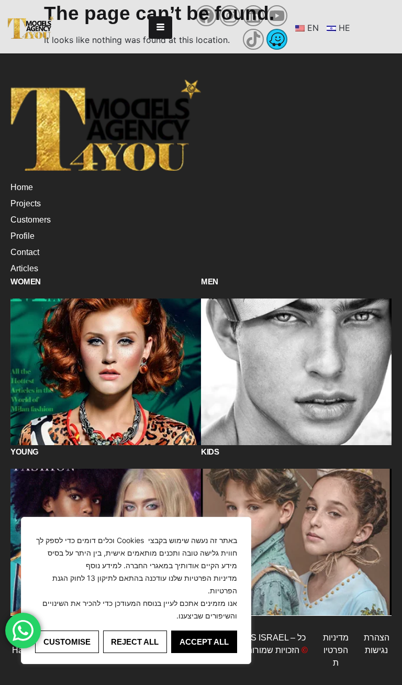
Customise (67, 641)
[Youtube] (276, 15)
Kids (210, 451)
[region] (136, 590)
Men (209, 281)
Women (25, 281)
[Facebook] (206, 15)
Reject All (135, 641)
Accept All (204, 641)
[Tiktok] (253, 39)
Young (24, 451)
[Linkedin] (253, 15)
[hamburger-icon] (160, 27)
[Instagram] (229, 15)
